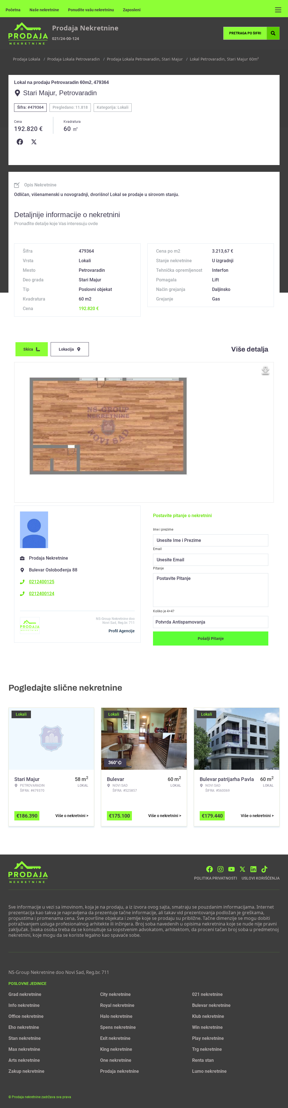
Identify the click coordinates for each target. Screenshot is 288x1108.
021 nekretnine (207, 994)
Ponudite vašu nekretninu (91, 10)
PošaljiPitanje (211, 638)
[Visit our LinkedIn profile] (253, 869)
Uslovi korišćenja (261, 878)
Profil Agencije (122, 631)
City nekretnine (115, 994)
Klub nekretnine (208, 1016)
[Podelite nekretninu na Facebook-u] (21, 142)
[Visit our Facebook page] (209, 869)
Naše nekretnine (44, 10)
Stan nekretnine (24, 1038)
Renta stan (203, 1060)
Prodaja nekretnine (119, 1071)
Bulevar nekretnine (211, 1005)
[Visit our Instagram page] (220, 869)
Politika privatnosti (215, 878)
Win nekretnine (207, 1027)
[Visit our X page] (242, 869)
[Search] (273, 33)
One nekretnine (115, 1060)
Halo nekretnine (116, 1016)
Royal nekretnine (117, 1005)
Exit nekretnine (115, 1038)
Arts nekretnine (24, 1060)
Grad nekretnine (24, 994)
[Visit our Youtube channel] (231, 869)
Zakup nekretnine (26, 1071)
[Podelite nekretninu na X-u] (35, 142)
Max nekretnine (24, 1049)
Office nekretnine (26, 1016)
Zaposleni (132, 10)
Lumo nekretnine (209, 1071)
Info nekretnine (24, 1005)
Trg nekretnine (207, 1049)
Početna (13, 10)
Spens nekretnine (118, 1027)
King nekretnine (116, 1049)
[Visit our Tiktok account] (264, 869)
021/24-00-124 (65, 38)
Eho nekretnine (23, 1027)
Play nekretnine (208, 1038)
